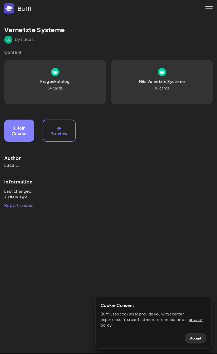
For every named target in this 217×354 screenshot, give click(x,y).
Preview (59, 133)
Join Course (19, 130)
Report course (19, 205)
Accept (195, 338)
